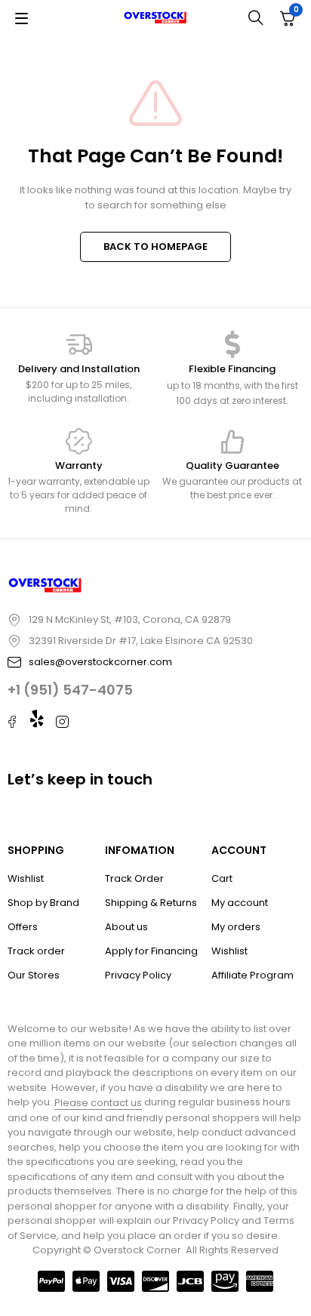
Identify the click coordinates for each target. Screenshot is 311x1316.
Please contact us (98, 1103)
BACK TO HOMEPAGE (155, 246)
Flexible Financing (232, 369)
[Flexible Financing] (232, 344)
